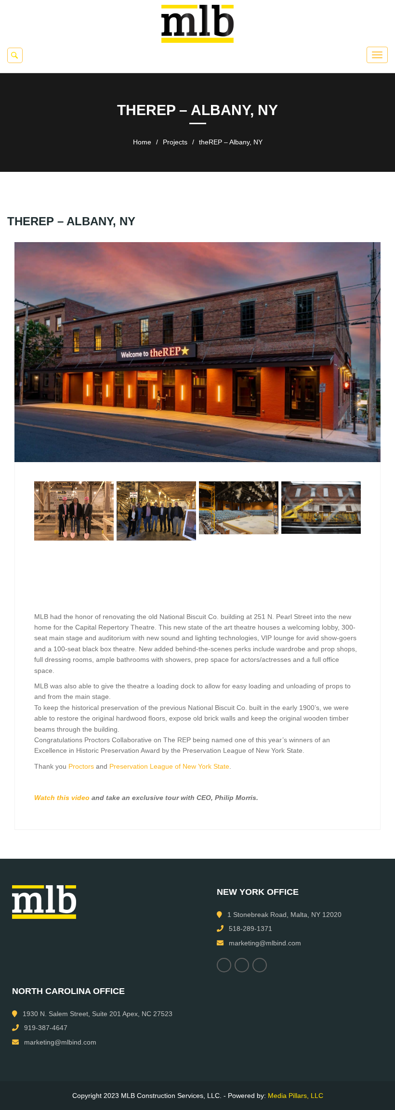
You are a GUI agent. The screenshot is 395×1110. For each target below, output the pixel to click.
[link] (81, 766)
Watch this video (62, 797)
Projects (175, 142)
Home (142, 142)
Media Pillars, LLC (295, 1095)
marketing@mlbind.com (265, 943)
